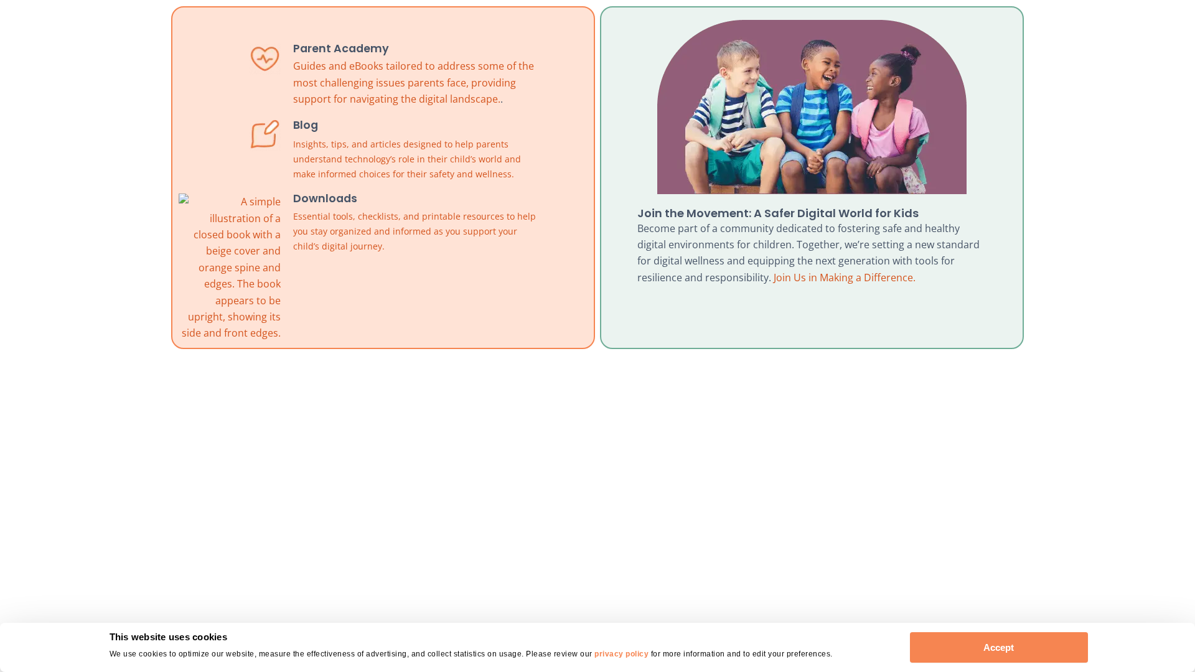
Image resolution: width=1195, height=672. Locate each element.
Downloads (325, 198)
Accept (998, 647)
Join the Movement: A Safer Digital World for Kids (778, 213)
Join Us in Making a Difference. (845, 277)
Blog (305, 125)
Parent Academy (341, 48)
